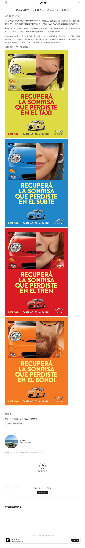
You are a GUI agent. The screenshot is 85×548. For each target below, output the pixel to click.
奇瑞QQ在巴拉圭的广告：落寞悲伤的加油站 (21, 419)
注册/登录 (42, 492)
